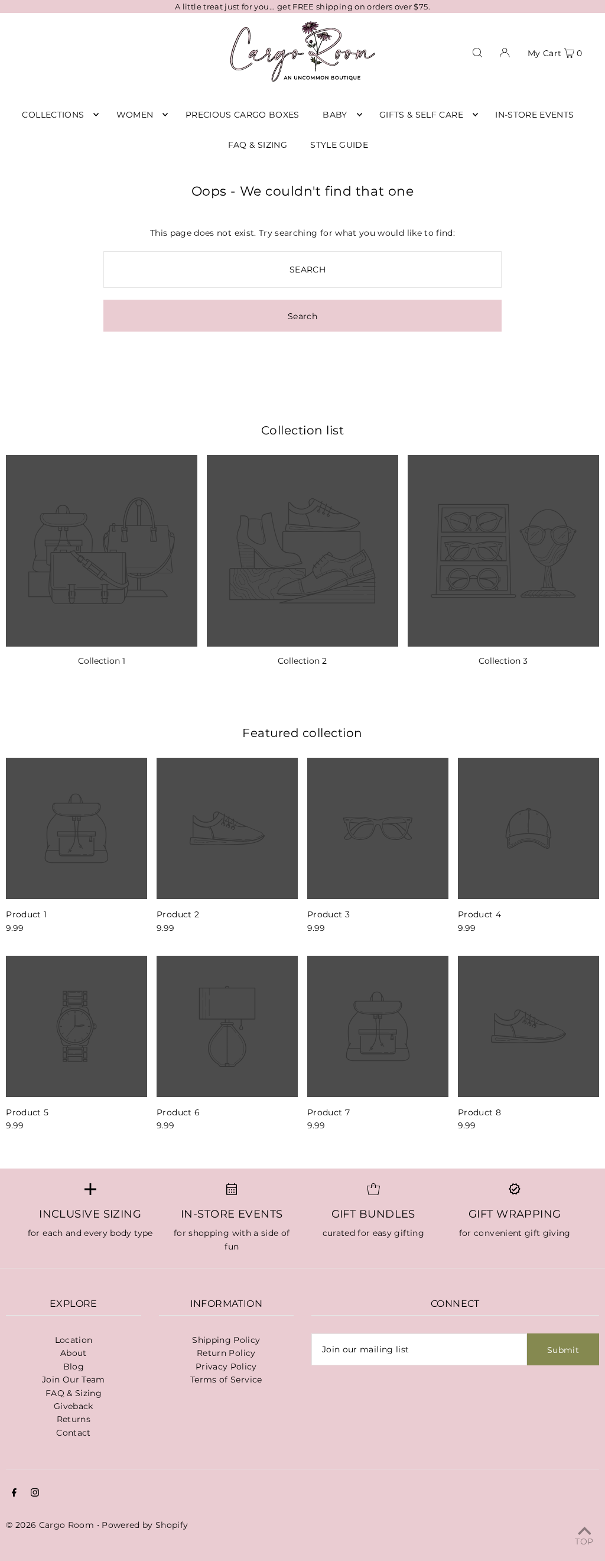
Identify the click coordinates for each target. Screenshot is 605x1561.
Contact (73, 1432)
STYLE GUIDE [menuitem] (339, 144)
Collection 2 (302, 660)
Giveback (73, 1406)
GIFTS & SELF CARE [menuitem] (421, 114)
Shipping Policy (226, 1340)
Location (74, 1340)
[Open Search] (477, 51)
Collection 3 (503, 660)
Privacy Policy (226, 1366)
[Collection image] (101, 551)
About (73, 1353)
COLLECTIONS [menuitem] (53, 114)
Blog (73, 1366)
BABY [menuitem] (335, 114)
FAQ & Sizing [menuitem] (257, 144)
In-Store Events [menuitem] (534, 114)
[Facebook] (14, 1493)
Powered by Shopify (145, 1525)
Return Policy (226, 1353)
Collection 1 (101, 660)
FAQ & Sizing (73, 1393)
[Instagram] (35, 1493)
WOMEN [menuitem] (135, 114)
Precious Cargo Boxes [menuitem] (243, 114)
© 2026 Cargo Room (50, 1525)
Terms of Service (226, 1379)
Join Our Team (73, 1379)
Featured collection (302, 733)
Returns (73, 1419)
